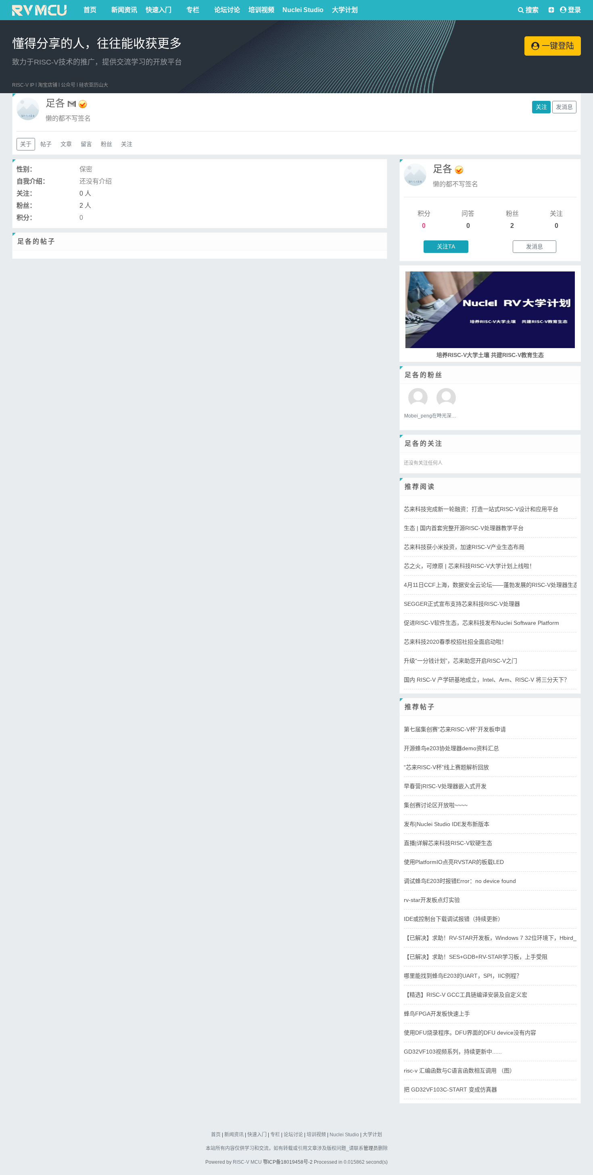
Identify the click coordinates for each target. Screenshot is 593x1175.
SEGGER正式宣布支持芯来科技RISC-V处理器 (462, 604)
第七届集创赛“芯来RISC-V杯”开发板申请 (455, 729)
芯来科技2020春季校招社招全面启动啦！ (455, 642)
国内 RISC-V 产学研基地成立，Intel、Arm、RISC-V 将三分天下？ (487, 679)
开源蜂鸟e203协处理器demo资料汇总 (451, 748)
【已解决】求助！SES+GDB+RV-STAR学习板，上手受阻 (475, 957)
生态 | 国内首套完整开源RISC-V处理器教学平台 (464, 528)
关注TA (446, 246)
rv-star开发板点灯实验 (432, 900)
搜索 (531, 9)
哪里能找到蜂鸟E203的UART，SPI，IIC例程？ (463, 976)
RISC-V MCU (247, 1162)
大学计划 (345, 9)
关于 (25, 144)
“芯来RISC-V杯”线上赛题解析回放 (446, 767)
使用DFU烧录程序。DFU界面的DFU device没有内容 (470, 1032)
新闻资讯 (124, 9)
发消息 (564, 107)
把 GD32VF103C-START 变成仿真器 (450, 1089)
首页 (90, 9)
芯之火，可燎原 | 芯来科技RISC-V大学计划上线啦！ (469, 566)
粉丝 (106, 144)
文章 (66, 144)
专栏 (192, 9)
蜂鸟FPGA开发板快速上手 (437, 1013)
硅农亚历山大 (93, 85)
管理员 (370, 1148)
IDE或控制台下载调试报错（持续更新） (453, 919)
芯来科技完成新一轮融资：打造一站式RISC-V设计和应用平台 (481, 509)
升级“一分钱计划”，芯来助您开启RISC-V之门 (460, 660)
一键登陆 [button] (556, 46)
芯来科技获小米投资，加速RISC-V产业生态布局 (464, 547)
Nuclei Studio (303, 9)
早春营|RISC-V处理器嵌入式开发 (445, 786)
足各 (442, 168)
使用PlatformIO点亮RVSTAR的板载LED (454, 862)
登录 (574, 9)
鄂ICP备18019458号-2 (288, 1162)
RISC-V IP (23, 85)
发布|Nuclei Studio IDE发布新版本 (446, 824)
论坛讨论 (227, 9)
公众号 (68, 85)
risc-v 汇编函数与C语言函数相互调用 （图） (459, 1070)
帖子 (46, 144)
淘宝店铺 (47, 85)
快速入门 (158, 9)
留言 (86, 144)
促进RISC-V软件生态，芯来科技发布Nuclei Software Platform (481, 623)
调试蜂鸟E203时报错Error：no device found (460, 881)
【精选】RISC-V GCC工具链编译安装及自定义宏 (465, 994)
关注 (541, 107)
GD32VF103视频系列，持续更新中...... (453, 1051)
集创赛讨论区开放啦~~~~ (436, 805)
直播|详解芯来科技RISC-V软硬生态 (448, 843)
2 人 (85, 205)
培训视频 (261, 9)
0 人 (85, 193)
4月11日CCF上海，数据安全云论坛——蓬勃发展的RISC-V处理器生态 (491, 585)
